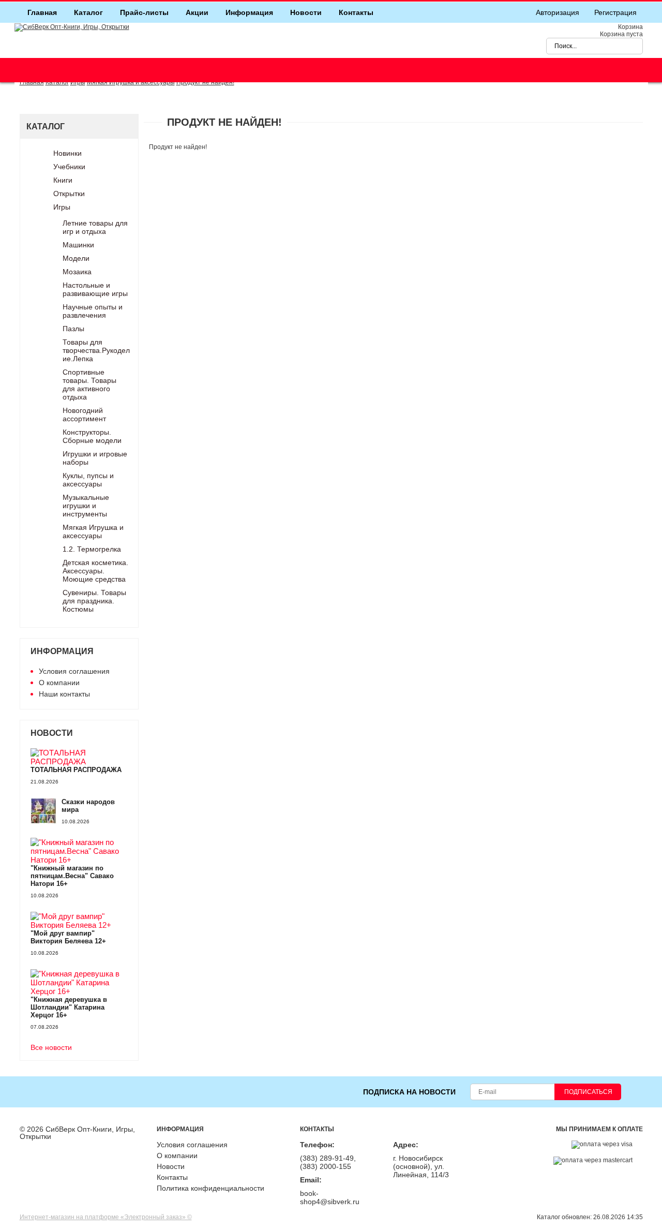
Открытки (69, 193)
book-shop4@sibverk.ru (329, 1197)
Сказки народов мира (88, 805)
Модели (76, 258)
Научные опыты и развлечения (93, 311)
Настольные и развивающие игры (95, 289)
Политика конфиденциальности (210, 1188)
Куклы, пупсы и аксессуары (88, 479)
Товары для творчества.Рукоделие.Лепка (96, 350)
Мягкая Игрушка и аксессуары (93, 531)
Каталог (88, 12)
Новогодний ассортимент (84, 414)
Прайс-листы (144, 12)
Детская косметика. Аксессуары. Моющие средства (95, 570)
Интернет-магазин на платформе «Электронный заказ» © (106, 1217)
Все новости (51, 1047)
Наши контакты (64, 694)
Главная (42, 12)
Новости (306, 12)
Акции (197, 12)
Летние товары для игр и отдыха (95, 227)
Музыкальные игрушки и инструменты (86, 505)
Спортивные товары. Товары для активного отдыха (89, 384)
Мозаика (77, 272)
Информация (249, 12)
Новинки (67, 153)
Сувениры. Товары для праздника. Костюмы (94, 600)
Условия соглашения (74, 671)
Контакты (356, 12)
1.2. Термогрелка (92, 549)
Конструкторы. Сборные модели (92, 436)
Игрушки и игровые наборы (95, 458)
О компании (59, 682)
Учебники (69, 166)
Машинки (78, 245)
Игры (61, 207)
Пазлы (73, 328)
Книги (62, 180)
